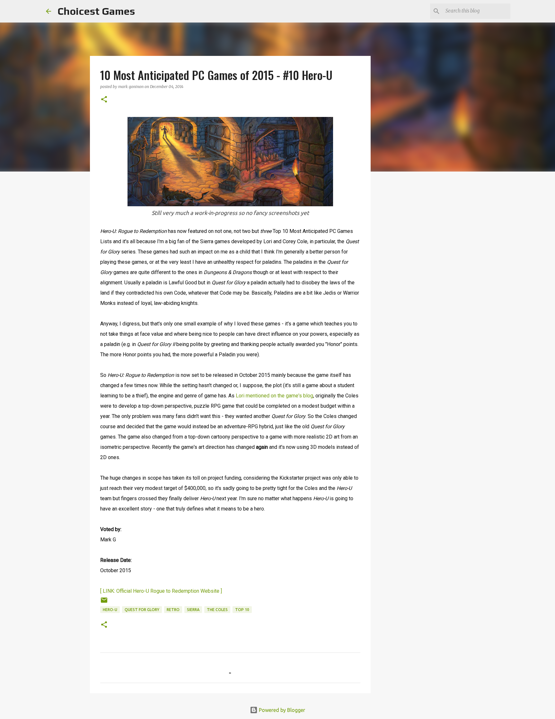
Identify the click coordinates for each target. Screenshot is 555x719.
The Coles (217, 610)
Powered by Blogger (281, 710)
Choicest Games (96, 11)
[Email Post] (104, 602)
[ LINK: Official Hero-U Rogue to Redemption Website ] (161, 591)
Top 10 (242, 610)
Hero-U (110, 610)
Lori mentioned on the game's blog (274, 396)
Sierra (193, 610)
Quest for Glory (142, 610)
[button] (104, 99)
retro (173, 610)
